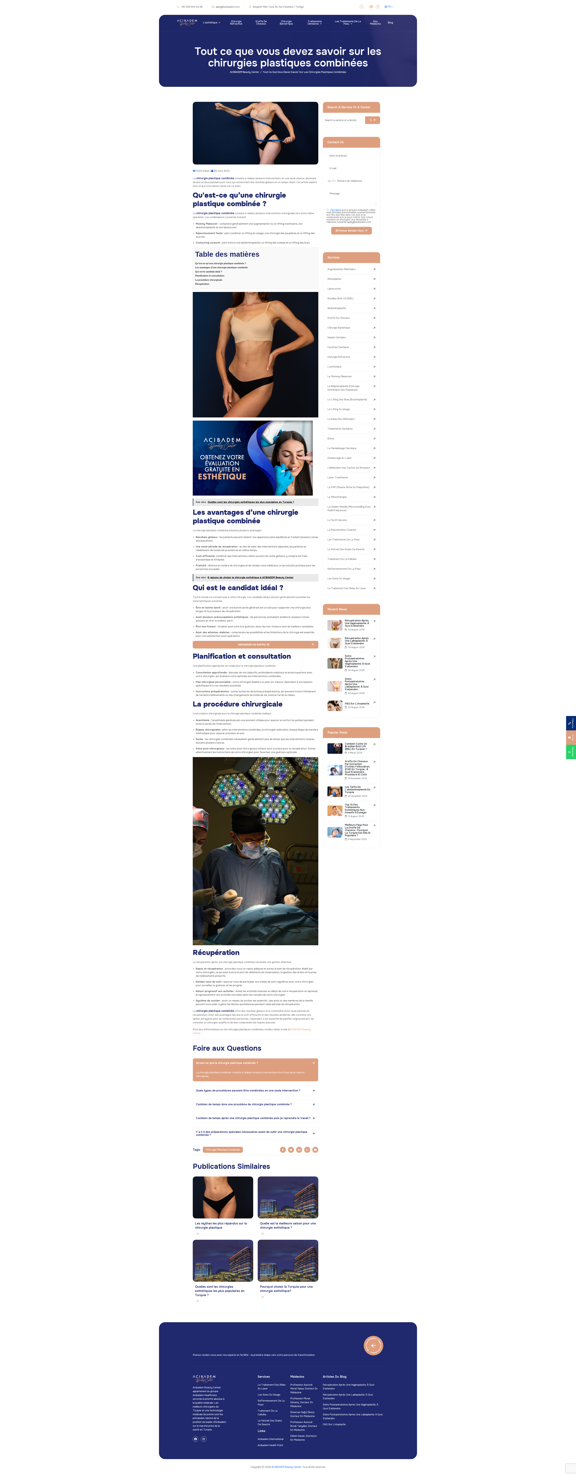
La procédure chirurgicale (208, 280)
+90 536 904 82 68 (192, 6)
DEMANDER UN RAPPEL (252, 644)
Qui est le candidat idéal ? (208, 271)
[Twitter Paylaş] (291, 1150)
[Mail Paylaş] (315, 1150)
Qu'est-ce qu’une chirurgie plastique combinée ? (220, 263)
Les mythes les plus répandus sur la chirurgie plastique (221, 1226)
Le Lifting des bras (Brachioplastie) (347, 399)
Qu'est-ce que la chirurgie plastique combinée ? (227, 1063)
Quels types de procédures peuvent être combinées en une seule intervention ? (248, 1090)
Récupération (202, 284)
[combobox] (332, 181)
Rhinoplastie (334, 279)
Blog (390, 22)
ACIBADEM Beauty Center (244, 72)
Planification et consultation (209, 275)
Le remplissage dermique (341, 448)
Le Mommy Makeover (339, 376)
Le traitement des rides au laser (346, 588)
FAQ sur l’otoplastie (334, 1424)
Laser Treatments (337, 477)
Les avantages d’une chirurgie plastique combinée (221, 267)
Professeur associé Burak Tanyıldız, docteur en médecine (303, 1426)
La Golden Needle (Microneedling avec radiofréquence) (349, 508)
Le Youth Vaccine (337, 520)
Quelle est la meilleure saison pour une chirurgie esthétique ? (288, 1226)
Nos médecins (375, 22)
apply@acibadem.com (228, 6)
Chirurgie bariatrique (286, 22)
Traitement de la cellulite (342, 559)
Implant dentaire (336, 337)
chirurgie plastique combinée (223, 1149)
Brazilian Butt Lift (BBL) (340, 298)
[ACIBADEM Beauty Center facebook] (371, 6)
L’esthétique (210, 22)
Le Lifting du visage (338, 409)
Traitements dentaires (315, 22)
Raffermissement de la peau (344, 568)
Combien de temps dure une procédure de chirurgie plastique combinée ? (244, 1104)
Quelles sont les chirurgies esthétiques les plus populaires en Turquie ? (219, 1291)
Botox (330, 438)
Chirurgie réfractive (236, 22)
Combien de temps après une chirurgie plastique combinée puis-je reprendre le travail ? (253, 1118)
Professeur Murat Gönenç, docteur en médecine (301, 1402)
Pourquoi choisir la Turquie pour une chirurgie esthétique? (286, 1289)
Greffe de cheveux (261, 22)
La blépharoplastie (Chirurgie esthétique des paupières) (343, 388)
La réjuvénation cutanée (341, 529)
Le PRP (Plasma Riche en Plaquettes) (348, 487)
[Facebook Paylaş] (283, 1150)
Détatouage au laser (339, 458)
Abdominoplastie (336, 308)
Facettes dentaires (338, 347)
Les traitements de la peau (348, 22)
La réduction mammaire (341, 419)
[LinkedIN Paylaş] (299, 1150)
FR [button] (389, 7)
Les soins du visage (338, 578)
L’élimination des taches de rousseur (348, 467)
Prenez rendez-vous (351, 230)
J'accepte (335, 210)
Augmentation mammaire (341, 269)
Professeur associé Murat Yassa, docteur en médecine (304, 1388)
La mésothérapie (337, 497)
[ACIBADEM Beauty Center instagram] (378, 6)
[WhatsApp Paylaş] (307, 1150)
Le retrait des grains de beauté (345, 549)
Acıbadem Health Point (270, 1445)
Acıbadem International (270, 1439)
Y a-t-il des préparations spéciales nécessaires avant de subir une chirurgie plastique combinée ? (251, 1133)
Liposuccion (334, 288)
